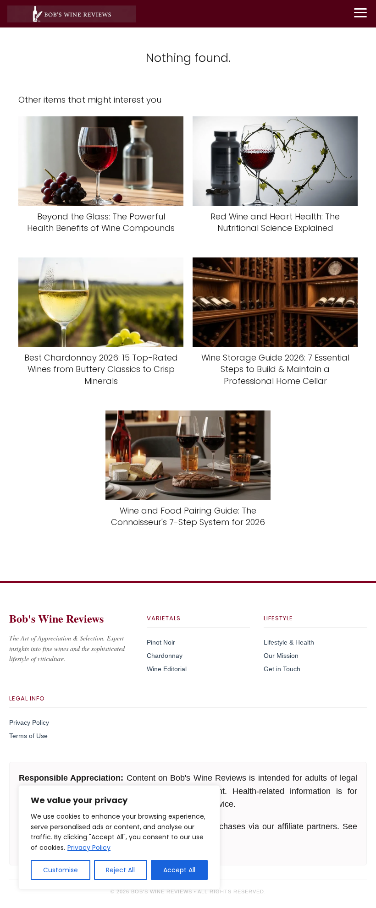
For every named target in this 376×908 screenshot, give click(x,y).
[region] (119, 837)
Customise (60, 870)
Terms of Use (28, 735)
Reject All (120, 870)
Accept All (179, 870)
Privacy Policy (89, 847)
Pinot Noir (161, 642)
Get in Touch (282, 669)
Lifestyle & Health (289, 642)
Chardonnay (164, 655)
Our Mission (281, 655)
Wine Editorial (167, 669)
